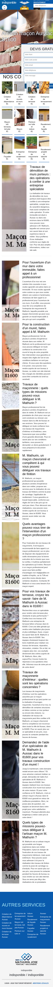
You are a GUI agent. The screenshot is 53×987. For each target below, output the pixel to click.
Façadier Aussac (31, 929)
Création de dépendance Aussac (7, 916)
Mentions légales (41, 983)
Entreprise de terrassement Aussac (20, 916)
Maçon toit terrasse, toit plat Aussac (20, 925)
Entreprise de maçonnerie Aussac (45, 919)
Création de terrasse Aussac (6, 934)
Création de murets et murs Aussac (7, 925)
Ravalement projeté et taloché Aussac (45, 929)
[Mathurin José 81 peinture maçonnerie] (26, 959)
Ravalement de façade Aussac (32, 922)
